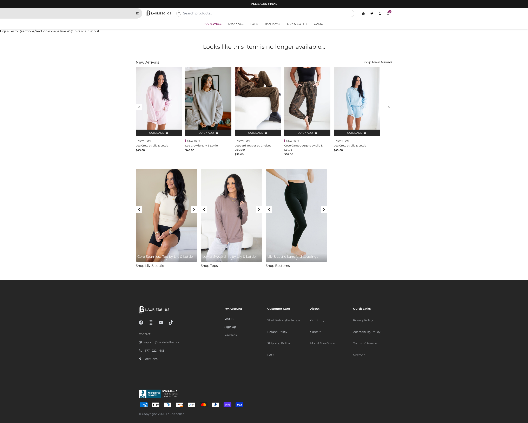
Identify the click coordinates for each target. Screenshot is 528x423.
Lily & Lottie (297, 24)
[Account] (380, 13)
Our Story (317, 320)
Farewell (212, 24)
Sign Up (230, 327)
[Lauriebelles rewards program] (363, 13)
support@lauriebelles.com (162, 342)
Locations (151, 359)
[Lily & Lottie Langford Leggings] (296, 215)
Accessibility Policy (366, 332)
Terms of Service (365, 343)
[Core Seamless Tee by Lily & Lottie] (166, 215)
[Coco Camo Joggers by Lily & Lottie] (307, 101)
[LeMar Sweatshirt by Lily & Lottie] (231, 215)
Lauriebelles (175, 414)
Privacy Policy (363, 320)
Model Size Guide (322, 343)
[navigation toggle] (139, 13)
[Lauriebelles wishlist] (372, 13)
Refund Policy (277, 332)
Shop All (235, 24)
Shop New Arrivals (377, 62)
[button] (388, 13)
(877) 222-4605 (154, 350)
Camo (318, 24)
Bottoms (272, 24)
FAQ (270, 355)
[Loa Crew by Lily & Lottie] (159, 101)
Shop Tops (209, 266)
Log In (228, 318)
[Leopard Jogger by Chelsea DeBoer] (258, 101)
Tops (254, 24)
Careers (315, 332)
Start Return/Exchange (283, 320)
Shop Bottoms (278, 266)
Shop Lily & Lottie (150, 266)
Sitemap (359, 355)
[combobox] (265, 13)
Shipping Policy (278, 343)
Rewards (230, 335)
